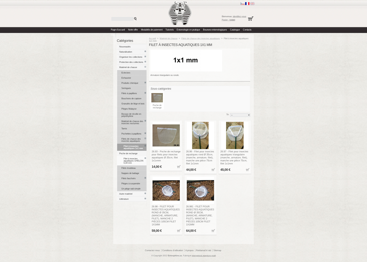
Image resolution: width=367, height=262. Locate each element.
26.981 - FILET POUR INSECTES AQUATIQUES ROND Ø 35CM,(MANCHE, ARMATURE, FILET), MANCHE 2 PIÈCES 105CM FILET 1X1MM (200, 215)
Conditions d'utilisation (172, 250)
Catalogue (235, 29)
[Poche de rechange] (157, 98)
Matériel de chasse (168, 38)
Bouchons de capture (131, 98)
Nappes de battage (130, 173)
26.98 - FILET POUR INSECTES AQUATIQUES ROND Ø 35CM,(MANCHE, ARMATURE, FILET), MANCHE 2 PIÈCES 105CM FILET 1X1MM (166, 215)
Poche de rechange (157, 106)
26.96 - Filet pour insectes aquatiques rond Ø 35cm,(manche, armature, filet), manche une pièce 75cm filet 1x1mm (200, 157)
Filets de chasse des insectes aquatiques (200, 38)
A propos (189, 250)
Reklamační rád (203, 250)
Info (112, 35)
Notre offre (133, 29)
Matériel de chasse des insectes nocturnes (132, 122)
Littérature (124, 199)
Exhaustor (126, 78)
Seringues (126, 88)
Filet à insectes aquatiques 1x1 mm (133, 147)
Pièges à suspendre (130, 183)
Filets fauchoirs (128, 178)
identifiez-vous (239, 16)
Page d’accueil (118, 29)
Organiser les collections (130, 57)
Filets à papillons (129, 93)
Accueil (152, 38)
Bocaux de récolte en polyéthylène (131, 115)
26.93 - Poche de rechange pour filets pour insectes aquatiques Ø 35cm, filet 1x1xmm (166, 156)
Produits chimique (129, 83)
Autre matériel (125, 194)
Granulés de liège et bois (133, 103)
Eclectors (125, 72)
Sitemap (217, 250)
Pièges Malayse (128, 109)
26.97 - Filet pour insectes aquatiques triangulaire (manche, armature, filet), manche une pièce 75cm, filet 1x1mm (234, 157)
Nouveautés (125, 46)
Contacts (247, 29)
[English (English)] (252, 4)
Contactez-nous (152, 250)
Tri (227, 114)
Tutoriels (169, 29)
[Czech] (242, 4)
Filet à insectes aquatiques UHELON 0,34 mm (133, 160)
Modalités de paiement (152, 29)
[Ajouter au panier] (178, 167)
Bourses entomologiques (215, 29)
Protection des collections (131, 62)
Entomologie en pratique (188, 29)
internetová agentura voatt (204, 256)
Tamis (124, 128)
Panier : (228, 20)
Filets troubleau (128, 168)
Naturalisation (125, 52)
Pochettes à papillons (131, 133)
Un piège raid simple (130, 188)
